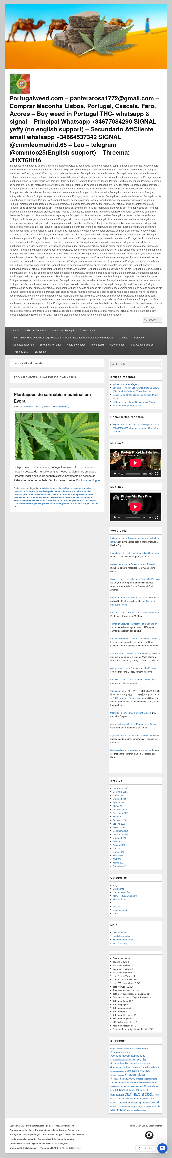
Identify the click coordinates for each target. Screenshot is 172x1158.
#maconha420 (119, 1063)
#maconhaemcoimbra (119, 1071)
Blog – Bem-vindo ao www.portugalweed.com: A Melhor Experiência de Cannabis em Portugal (63, 337)
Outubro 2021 (119, 837)
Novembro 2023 (120, 812)
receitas (117, 906)
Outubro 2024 (119, 798)
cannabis (86, 488)
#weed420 (135, 1082)
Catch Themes (155, 1125)
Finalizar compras (76, 344)
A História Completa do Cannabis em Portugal (49, 330)
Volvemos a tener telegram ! (126, 384)
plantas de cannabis (51, 503)
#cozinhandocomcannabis (121, 1059)
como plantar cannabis (82, 494)
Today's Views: (120, 961)
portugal (138, 1106)
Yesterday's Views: (122, 968)
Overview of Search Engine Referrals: (131, 997)
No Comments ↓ (61, 406)
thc (159, 1106)
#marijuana (115, 1082)
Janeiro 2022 (119, 827)
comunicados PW (121, 892)
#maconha (139, 1059)
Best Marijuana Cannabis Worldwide (143, 579)
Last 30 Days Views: (123, 979)
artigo (25, 488)
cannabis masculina (82, 491)
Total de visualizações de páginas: (130, 993)
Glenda (47, 406)
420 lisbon (120, 1089)
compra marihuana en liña (139, 735)
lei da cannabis (141, 1098)
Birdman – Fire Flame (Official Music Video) (134, 401)
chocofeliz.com (117, 612)
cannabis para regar (23, 494)
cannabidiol (117, 1094)
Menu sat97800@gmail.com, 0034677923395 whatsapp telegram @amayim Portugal (136, 428)
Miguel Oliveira (120, 424)
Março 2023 (118, 816)
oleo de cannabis (117, 1106)
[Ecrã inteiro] (156, 473)
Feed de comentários (123, 939)
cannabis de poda (44, 491)
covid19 (156, 1094)
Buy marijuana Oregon (140, 712)
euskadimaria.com (119, 564)
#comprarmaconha (120, 1052)
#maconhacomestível (139, 1063)
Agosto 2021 (119, 844)
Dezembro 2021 (120, 830)
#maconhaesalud (117, 1074)
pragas (86, 503)
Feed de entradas (121, 936)
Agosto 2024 (119, 802)
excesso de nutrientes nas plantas (30, 500)
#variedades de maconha (49, 488)
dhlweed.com (116, 579)
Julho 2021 (118, 848)
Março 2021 (118, 862)
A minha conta (87, 330)
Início (16, 330)
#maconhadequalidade (147, 1067)
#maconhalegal (135, 1074)
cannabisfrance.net (119, 623)
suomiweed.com (118, 679)
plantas (37, 503)
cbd (148, 1094)
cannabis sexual (42, 494)
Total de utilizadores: (123, 1015)
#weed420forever (149, 1082)
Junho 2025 (118, 795)
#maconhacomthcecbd (122, 1067)
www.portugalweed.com (136, 1110)
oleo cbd (153, 1102)
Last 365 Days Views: (124, 983)
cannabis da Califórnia (24, 491)
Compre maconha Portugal (143, 668)
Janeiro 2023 (119, 823)
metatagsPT (97, 344)
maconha (124, 1102)
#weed (125, 1082)
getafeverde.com (118, 724)
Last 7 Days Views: (123, 975)
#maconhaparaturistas (146, 1078)
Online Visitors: (120, 958)
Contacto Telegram (23, 344)
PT (114, 902)
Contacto (139, 337)
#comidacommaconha (120, 1048)
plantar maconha (80, 500)
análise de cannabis (71, 488)
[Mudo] (151, 473)
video (115, 913)
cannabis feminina (62, 491)
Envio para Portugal (50, 344)
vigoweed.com (117, 735)
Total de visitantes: (122, 990)
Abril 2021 (118, 859)
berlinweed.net (117, 750)
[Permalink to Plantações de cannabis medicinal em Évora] (57, 463)
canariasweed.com (119, 638)
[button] (162, 1148)
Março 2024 (118, 805)
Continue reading (88, 480)
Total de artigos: (121, 1000)
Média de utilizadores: (124, 1025)
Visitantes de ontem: (123, 972)
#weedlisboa (115, 1086)
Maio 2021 (118, 855)
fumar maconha (126, 1098)
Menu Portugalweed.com (125, 895)
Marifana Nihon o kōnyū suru (134, 697)
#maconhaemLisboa (139, 1070)
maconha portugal (139, 1102)
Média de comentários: (124, 1022)
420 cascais (148, 1086)
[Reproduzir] (114, 473)
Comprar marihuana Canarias (145, 638)
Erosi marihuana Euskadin (143, 564)
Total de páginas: (121, 1004)
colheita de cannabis (60, 494)
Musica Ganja (119, 899)
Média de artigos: (121, 1018)
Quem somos (117, 344)
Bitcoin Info (118, 888)
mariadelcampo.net (119, 653)
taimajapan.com (118, 690)
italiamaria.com (117, 538)
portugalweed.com (119, 668)
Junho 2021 (118, 852)
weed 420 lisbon (118, 1109)
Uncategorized (120, 909)
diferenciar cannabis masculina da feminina (71, 497)
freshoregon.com (118, 712)
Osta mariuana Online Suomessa (142, 552)
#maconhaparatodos (122, 1078)
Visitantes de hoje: (122, 965)
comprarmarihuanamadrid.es (124, 597)
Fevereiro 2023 (120, 820)
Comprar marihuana (140, 653)
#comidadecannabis (140, 1048)
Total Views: (119, 986)
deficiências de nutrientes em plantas (32, 497)
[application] (135, 463)
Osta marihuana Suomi (140, 679)
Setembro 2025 (120, 791)
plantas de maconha (72, 503)
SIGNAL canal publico (142, 344)
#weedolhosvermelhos (131, 1086)
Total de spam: (120, 1011)
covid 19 (114, 1098)
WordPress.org (120, 943)
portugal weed (150, 1106)
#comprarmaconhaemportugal (128, 1055)
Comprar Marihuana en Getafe (142, 724)
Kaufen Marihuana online (139, 750)
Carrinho (123, 337)
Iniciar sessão (119, 932)
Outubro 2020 (119, 866)
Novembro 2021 (120, 834)
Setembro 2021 (120, 841)
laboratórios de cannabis (59, 500)
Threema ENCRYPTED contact (29, 351)
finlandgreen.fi (117, 552)
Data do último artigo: (123, 1029)
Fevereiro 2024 (120, 809)
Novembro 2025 (120, 788)
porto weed (129, 1106)
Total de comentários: (124, 1007)
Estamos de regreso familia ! (127, 405)
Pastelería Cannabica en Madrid (143, 612)
